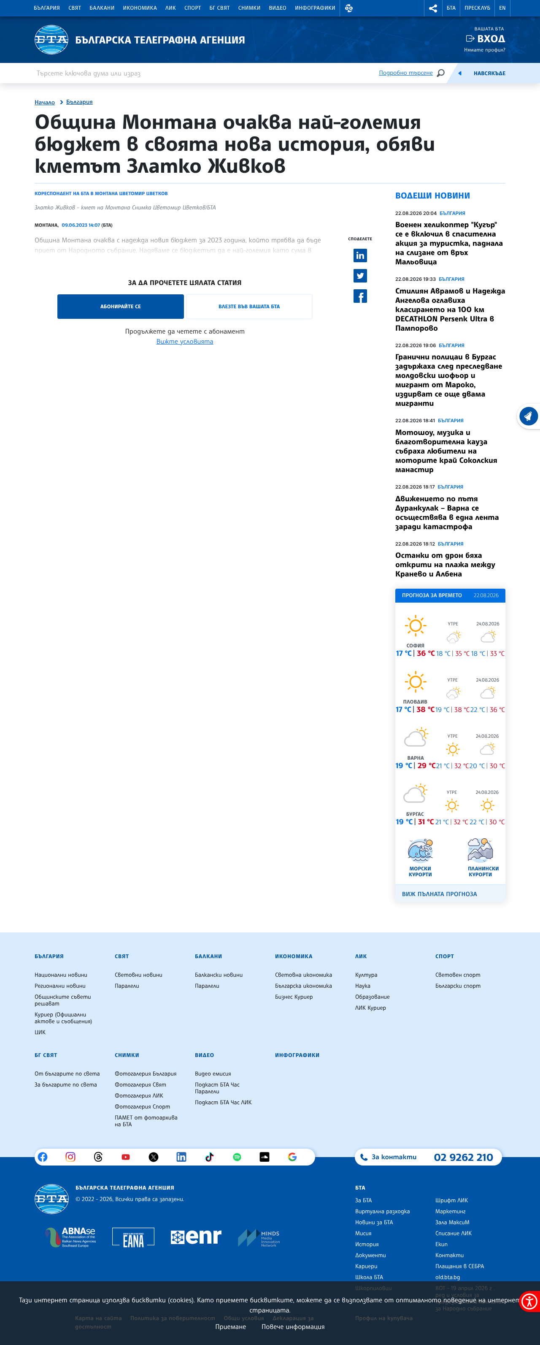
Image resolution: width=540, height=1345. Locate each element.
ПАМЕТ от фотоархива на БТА (146, 1121)
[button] (349, 8)
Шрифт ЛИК (451, 1200)
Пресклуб (477, 8)
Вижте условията (185, 341)
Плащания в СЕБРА (459, 1266)
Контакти (449, 1255)
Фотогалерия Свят (140, 1084)
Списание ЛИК (453, 1233)
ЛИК (170, 8)
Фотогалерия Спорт (142, 1106)
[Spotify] (240, 1157)
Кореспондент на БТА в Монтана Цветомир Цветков (101, 193)
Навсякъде (489, 73)
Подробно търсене (406, 72)
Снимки (249, 8)
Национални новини (61, 975)
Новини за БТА (374, 1222)
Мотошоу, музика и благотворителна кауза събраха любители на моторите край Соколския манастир (446, 451)
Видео (278, 8)
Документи (370, 1255)
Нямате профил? (484, 49)
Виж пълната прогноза (439, 894)
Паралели (127, 986)
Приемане (230, 1326)
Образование (372, 997)
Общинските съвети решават (63, 1000)
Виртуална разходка (382, 1211)
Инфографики (315, 8)
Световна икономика (303, 975)
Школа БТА (369, 1277)
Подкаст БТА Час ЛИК (223, 1102)
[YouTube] (129, 1157)
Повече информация (293, 1326)
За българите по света (66, 1084)
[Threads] (101, 1157)
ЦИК (40, 1032)
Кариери (366, 1266)
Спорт (192, 8)
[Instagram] (73, 1157)
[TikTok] (212, 1157)
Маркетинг (450, 1211)
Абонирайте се (120, 306)
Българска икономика (303, 986)
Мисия (363, 1233)
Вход (491, 39)
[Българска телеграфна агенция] (52, 1199)
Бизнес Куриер (294, 997)
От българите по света (67, 1074)
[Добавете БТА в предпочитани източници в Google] (295, 1157)
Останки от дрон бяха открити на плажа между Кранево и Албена (445, 565)
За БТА (363, 1200)
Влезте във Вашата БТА (249, 306)
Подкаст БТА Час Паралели (217, 1088)
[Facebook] (46, 1157)
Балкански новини (219, 975)
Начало (45, 102)
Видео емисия (213, 1074)
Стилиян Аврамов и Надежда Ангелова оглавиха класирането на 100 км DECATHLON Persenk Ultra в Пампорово (450, 309)
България (47, 8)
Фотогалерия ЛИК (139, 1095)
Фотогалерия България (146, 1074)
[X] (157, 1157)
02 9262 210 (464, 1157)
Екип (441, 1244)
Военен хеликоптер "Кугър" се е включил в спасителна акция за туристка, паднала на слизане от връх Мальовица (449, 243)
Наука (362, 986)
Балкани (101, 8)
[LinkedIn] (184, 1157)
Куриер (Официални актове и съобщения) (63, 1018)
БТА (451, 8)
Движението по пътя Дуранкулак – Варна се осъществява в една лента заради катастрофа (447, 512)
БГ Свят (220, 8)
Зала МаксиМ (452, 1222)
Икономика (140, 8)
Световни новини (138, 975)
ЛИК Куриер (370, 1008)
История (367, 1244)
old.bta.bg (447, 1277)
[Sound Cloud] (267, 1157)
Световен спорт (458, 975)
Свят (74, 8)
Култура (366, 975)
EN (502, 8)
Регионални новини (60, 986)
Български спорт (458, 986)
